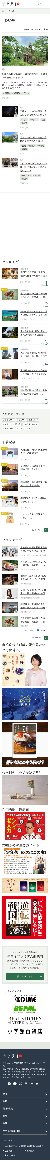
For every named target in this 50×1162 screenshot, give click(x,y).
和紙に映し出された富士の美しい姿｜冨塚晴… (33, 483)
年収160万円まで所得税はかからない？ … (33, 499)
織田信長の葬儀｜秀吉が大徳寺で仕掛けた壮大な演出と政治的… (33, 274)
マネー (7, 424)
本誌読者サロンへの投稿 (15, 1146)
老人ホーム (9, 428)
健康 (5, 1115)
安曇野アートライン (21, 93)
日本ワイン (26, 175)
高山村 (25, 178)
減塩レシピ (33, 420)
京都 (20, 428)
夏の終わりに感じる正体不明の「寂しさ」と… (33, 467)
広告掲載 (8, 1150)
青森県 (41, 145)
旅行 (4, 69)
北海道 (32, 145)
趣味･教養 (24, 269)
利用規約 (30, 1150)
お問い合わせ (10, 1155)
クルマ (21, 420)
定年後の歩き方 (31, 424)
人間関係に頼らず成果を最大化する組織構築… (33, 451)
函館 (24, 145)
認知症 (17, 424)
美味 (5, 1093)
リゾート (34, 119)
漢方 (28, 428)
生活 (5, 1123)
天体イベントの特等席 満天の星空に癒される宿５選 (33, 113)
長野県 (7, 93)
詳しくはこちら (25, 976)
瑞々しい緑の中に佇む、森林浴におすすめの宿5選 (33, 139)
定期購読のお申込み (35, 1146)
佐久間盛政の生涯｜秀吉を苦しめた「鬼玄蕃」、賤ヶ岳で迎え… (33, 295)
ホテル (25, 119)
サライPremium (11, 1130)
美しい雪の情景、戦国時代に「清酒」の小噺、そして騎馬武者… (33, 354)
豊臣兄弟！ (9, 420)
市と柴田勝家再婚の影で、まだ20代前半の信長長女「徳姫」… (33, 333)
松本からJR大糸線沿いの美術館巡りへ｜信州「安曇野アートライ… (24, 75)
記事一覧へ (37, 529)
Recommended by (29, 630)
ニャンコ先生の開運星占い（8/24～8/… (33, 516)
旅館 (44, 119)
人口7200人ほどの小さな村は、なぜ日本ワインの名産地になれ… (34, 167)
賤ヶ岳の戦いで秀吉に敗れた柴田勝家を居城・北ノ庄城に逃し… (33, 392)
